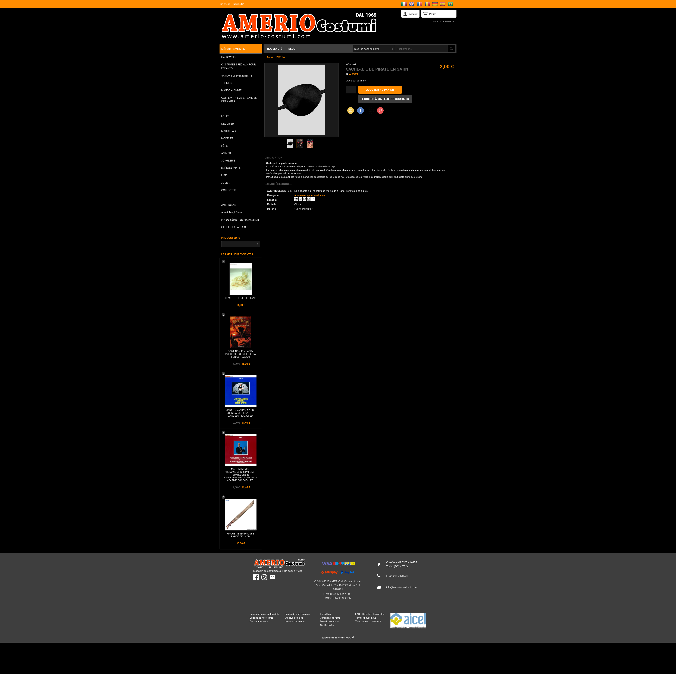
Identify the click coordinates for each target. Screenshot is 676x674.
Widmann (353, 73)
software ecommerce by (338, 637)
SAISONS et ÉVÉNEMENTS (236, 75)
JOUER (225, 182)
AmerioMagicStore (231, 212)
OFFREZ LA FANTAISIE (234, 227)
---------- (225, 108)
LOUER (225, 116)
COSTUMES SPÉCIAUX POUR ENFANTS (238, 66)
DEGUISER (227, 123)
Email (350, 110)
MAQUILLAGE (229, 131)
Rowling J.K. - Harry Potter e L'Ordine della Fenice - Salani (240, 353)
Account (413, 13)
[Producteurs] (240, 244)
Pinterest (380, 110)
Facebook (360, 110)
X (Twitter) (370, 111)
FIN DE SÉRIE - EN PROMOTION (240, 219)
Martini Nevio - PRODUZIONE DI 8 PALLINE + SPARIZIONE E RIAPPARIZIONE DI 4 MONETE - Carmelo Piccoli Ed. (240, 474)
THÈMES (226, 83)
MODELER (227, 138)
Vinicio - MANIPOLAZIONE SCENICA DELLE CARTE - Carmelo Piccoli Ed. (240, 412)
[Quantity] (351, 89)
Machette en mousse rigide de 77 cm (240, 535)
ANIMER (226, 153)
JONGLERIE (228, 160)
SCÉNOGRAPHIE (231, 168)
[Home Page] (308, 26)
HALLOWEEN (228, 57)
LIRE (224, 175)
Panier (432, 13)
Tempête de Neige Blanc (240, 298)
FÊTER (225, 145)
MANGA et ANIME (231, 90)
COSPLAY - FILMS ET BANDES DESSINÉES (239, 99)
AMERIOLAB (228, 205)
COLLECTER (228, 190)
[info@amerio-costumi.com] (398, 587)
